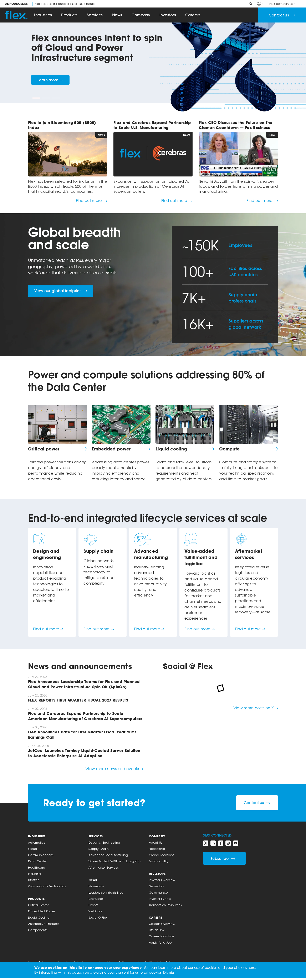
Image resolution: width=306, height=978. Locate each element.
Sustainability (158, 861)
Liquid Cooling (38, 917)
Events (93, 905)
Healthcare (36, 867)
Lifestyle (34, 880)
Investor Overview (162, 880)
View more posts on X (253, 707)
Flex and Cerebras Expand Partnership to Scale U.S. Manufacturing (152, 125)
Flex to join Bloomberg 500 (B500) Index (62, 125)
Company (141, 15)
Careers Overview (162, 923)
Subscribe (219, 858)
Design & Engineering (104, 842)
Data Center (37, 861)
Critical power (43, 449)
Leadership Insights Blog (105, 892)
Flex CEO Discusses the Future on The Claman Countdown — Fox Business (235, 125)
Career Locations (161, 936)
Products (69, 15)
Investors (167, 15)
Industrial (34, 873)
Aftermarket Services (103, 867)
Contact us (279, 15)
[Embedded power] (121, 424)
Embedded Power (41, 911)
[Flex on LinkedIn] (213, 843)
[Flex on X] (205, 843)
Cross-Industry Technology (47, 886)
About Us (155, 842)
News (117, 15)
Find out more (89, 200)
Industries (43, 15)
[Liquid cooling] (184, 424)
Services (95, 15)
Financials (156, 886)
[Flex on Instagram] (228, 843)
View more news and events (112, 768)
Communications (40, 855)
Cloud (32, 848)
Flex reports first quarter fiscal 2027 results (50, 4)
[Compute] (248, 424)
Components (37, 930)
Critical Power (38, 905)
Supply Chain (98, 848)
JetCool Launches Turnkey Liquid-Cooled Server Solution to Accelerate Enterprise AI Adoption (84, 753)
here (251, 967)
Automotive (36, 842)
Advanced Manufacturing (108, 855)
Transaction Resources (165, 905)
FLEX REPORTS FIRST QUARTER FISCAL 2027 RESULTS (78, 700)
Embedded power (111, 449)
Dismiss (168, 972)
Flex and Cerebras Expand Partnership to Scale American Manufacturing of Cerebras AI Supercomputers (85, 716)
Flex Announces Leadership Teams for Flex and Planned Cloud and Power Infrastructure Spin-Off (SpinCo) (84, 684)
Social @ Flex (97, 917)
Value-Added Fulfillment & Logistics (114, 861)
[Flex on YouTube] (235, 843)
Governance (158, 892)
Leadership (157, 848)
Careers (192, 15)
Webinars (95, 911)
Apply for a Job (160, 942)
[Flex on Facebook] (220, 843)
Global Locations (161, 855)
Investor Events (160, 898)
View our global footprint (57, 290)
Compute (229, 449)
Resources (95, 898)
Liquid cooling (171, 449)
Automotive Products (43, 923)
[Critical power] (57, 424)
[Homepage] (16, 15)
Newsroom (96, 886)
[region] (153, 69)
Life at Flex (156, 930)
